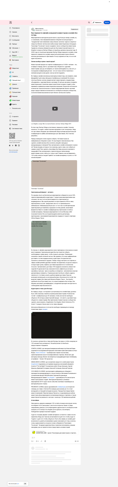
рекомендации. (13, 152)
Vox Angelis (50, 377)
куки (18, 483)
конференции (61, 387)
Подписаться (74, 29)
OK (25, 483)
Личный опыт (38, 30)
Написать (98, 22)
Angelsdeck (34, 364)
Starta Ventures (40, 352)
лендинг (45, 309)
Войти (107, 22)
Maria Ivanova (39, 28)
